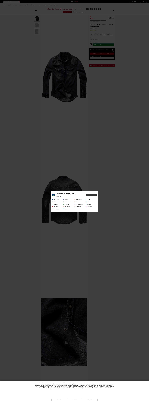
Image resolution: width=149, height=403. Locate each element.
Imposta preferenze (90, 400)
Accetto (58, 400)
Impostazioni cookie (54, 388)
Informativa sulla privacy (84, 388)
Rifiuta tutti (74, 400)
